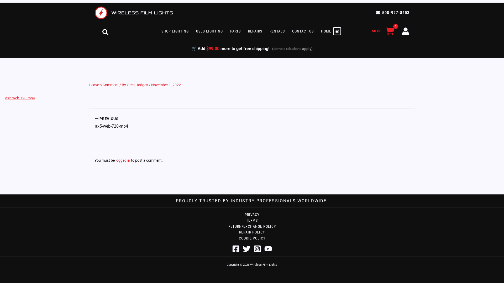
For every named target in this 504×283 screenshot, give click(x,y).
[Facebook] (236, 249)
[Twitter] (246, 249)
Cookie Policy (252, 238)
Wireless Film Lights (142, 12)
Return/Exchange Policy (252, 226)
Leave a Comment (104, 85)
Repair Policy (252, 232)
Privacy (252, 215)
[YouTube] (268, 249)
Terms (252, 220)
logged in (123, 160)
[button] (105, 31)
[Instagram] (257, 249)
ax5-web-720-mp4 (20, 98)
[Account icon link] (406, 31)
